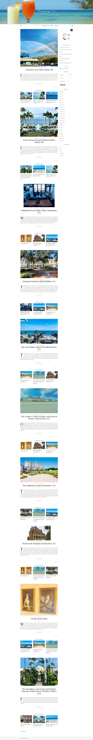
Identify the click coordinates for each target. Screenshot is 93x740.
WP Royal (26, 738)
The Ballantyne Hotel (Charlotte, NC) (39, 485)
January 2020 (62, 113)
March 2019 (62, 136)
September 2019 (62, 122)
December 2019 (62, 116)
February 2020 (62, 111)
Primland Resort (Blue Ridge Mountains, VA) (39, 211)
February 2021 (62, 104)
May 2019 (61, 131)
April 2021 (61, 100)
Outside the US (45, 25)
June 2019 (61, 129)
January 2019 (62, 138)
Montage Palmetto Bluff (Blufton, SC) (39, 281)
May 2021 (61, 98)
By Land (36, 208)
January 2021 (62, 107)
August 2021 (62, 91)
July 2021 (61, 93)
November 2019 (62, 118)
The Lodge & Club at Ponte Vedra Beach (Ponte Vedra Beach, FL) (39, 382)
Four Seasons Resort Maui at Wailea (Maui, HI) (39, 141)
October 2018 (62, 140)
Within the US (37, 25)
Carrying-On (46, 10)
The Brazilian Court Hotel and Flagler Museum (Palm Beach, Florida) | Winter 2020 (39, 691)
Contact (57, 25)
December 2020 (62, 109)
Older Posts (24, 731)
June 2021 (61, 96)
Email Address (62, 81)
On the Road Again (24, 243)
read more (39, 83)
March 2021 (62, 102)
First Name (61, 74)
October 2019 (62, 120)
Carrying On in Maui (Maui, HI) (39, 69)
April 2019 (61, 133)
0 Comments (56, 160)
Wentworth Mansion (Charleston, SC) (39, 543)
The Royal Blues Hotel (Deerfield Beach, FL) (39, 348)
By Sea (37, 138)
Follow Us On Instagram (64, 68)
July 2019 (61, 127)
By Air (51, 25)
